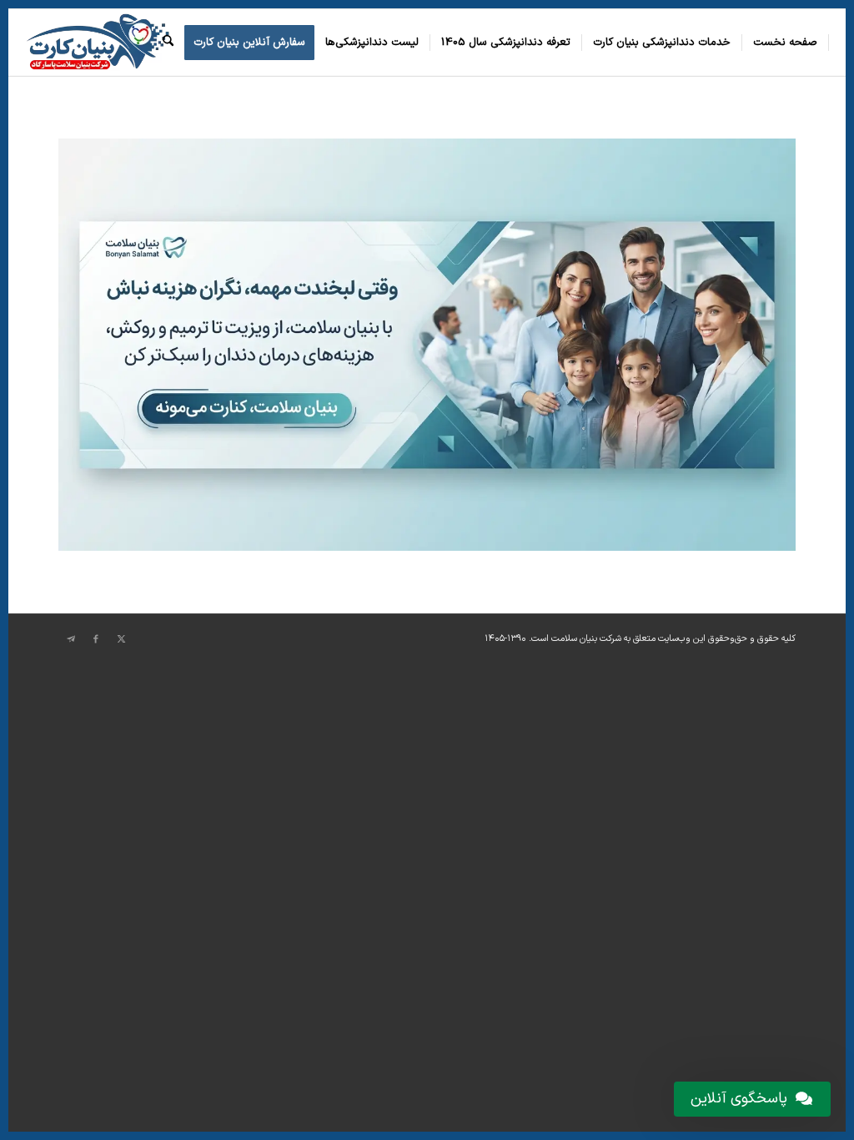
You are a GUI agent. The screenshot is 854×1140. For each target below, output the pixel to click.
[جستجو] (168, 42)
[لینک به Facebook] (95, 639)
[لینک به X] (120, 639)
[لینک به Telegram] (70, 639)
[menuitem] (785, 42)
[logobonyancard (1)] (97, 42)
